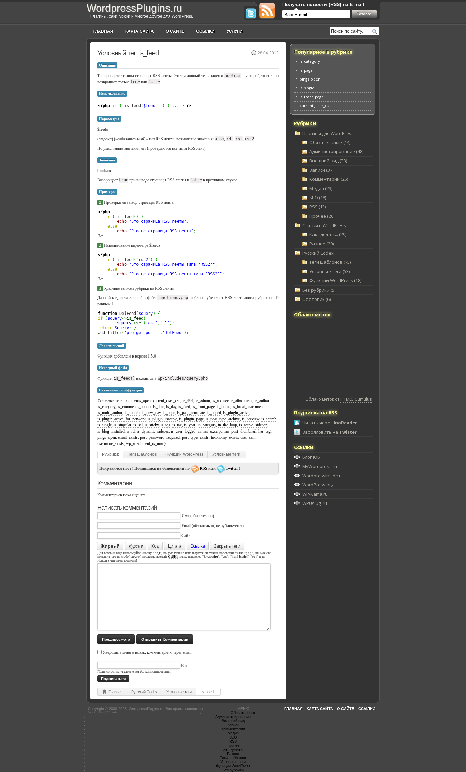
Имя (185, 515)
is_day (171, 406)
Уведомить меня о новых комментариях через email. (147, 652)
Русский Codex (144, 692)
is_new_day (151, 412)
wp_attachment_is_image (146, 443)
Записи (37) (321, 170)
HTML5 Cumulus (356, 399)
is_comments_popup (134, 406)
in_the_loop (227, 425)
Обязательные (243, 713)
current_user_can (166, 400)
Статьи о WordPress (324, 225)
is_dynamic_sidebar (153, 431)
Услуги (235, 31)
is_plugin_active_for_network (121, 419)
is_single (104, 425)
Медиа (233, 733)
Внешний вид (233, 721)
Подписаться (113, 678)
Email (186, 525)
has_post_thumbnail (240, 431)
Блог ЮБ (311, 457)
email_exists (128, 437)
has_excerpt (212, 431)
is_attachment (241, 400)
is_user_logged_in (186, 431)
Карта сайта (139, 31)
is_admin (202, 400)
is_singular (122, 425)
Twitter (231, 468)
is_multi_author (109, 412)
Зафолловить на (329, 432)
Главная (103, 31)
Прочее (233, 745)
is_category (106, 406)
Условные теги (226, 454)
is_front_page (203, 406)
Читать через (329, 423)
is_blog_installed (111, 431)
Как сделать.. (233, 749)
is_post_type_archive (223, 419)
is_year (189, 425)
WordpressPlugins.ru (134, 8)
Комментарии (233, 729)
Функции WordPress (184, 454)
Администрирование (233, 717)
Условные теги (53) (329, 271)
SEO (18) (317, 197)
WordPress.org (317, 485)
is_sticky (152, 425)
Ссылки (205, 31)
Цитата (174, 546)
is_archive (220, 400)
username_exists (110, 443)
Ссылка (197, 546)
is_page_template (191, 412)
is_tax (177, 425)
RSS (203, 468)
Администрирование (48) (336, 151)
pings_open (106, 437)
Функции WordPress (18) (335, 280)
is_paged (214, 412)
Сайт (185, 535)
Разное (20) (321, 244)
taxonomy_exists (224, 437)
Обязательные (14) (329, 142)
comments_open (138, 400)
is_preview (250, 419)
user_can (247, 437)
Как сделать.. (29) (327, 234)
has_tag (264, 431)
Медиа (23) (320, 188)
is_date (158, 406)
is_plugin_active (236, 412)
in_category (207, 425)
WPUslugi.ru (314, 503)
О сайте (175, 31)
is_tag (165, 425)
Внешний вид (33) (328, 161)
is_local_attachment (248, 406)
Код (155, 546)
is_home (223, 406)
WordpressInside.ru (323, 475)
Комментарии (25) (328, 179)
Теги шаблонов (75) (330, 262)
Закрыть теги (227, 546)
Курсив (136, 546)
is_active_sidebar (253, 425)
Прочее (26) (321, 216)
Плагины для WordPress (328, 133)
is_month (132, 412)
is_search (268, 419)
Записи (233, 725)
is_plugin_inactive (162, 419)
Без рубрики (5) (318, 290)
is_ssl (138, 425)
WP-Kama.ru (315, 494)
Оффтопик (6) (316, 299)
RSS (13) (317, 207)
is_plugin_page (191, 419)
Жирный (110, 546)
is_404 (188, 400)
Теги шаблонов (142, 454)
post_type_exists (195, 437)
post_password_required (160, 437)
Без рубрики (233, 770)
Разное (233, 754)
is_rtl (131, 431)
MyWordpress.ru (319, 466)
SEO (233, 737)
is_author (262, 400)
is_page (169, 412)
